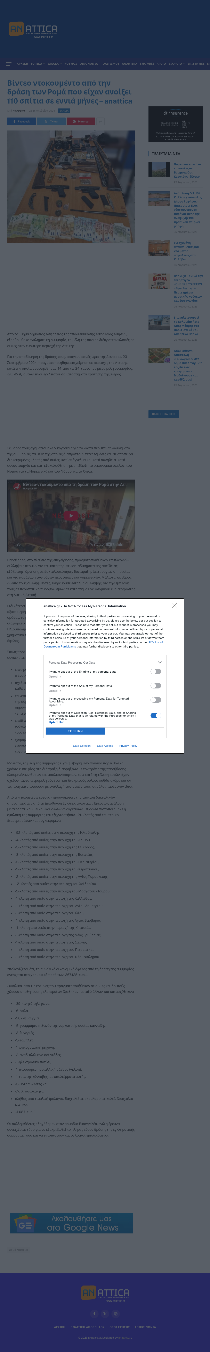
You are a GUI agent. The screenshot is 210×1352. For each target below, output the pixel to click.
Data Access (105, 745)
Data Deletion (82, 745)
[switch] (156, 671)
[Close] (176, 606)
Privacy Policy (128, 745)
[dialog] (105, 676)
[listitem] (105, 662)
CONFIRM (75, 731)
